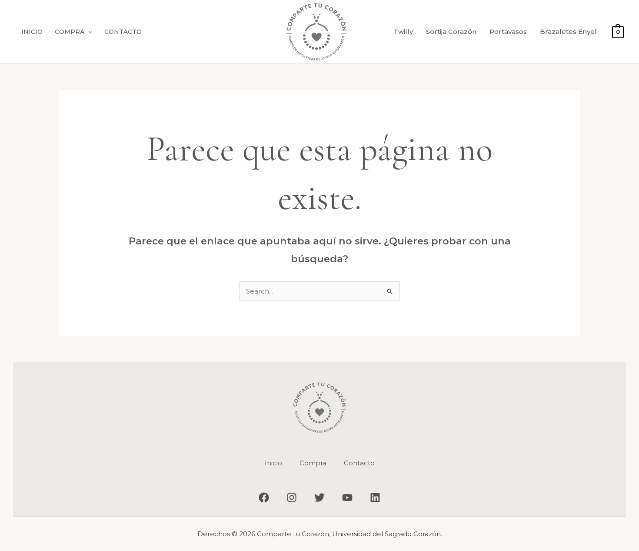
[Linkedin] (375, 497)
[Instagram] (291, 497)
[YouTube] (347, 497)
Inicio (32, 32)
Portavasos (508, 31)
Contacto (123, 32)
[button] (88, 32)
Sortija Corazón (451, 31)
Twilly (403, 31)
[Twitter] (319, 497)
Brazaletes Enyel (568, 31)
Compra (69, 32)
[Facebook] (264, 497)
